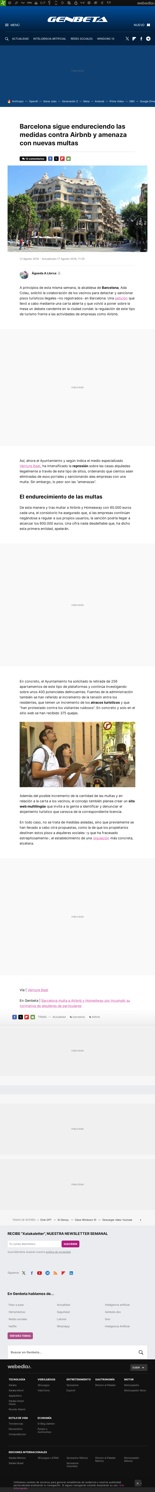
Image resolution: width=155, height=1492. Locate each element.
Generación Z (70, 101)
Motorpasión (131, 1385)
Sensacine (73, 1385)
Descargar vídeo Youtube (117, 1219)
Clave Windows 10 (86, 1219)
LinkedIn (71, 1272)
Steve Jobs (50, 101)
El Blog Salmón (46, 1423)
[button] (46, 273)
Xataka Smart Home (16, 1402)
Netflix (13, 1326)
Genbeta (77, 19)
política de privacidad (58, 1251)
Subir (136, 1367)
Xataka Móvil (16, 1390)
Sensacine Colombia (73, 1465)
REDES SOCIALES (82, 38)
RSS (55, 1272)
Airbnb (96, 1016)
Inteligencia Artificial (117, 1326)
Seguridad (63, 1311)
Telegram (148, 38)
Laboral (61, 1319)
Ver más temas (20, 1335)
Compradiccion (17, 1434)
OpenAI (33, 101)
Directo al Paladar (105, 1385)
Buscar (141, 1352)
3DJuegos (44, 1385)
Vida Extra (44, 1390)
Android (99, 101)
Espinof (71, 1390)
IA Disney (63, 1219)
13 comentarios (35, 158)
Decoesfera (15, 1428)
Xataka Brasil (16, 1463)
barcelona (79, 1016)
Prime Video (117, 101)
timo (107, 1319)
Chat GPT (46, 1219)
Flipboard (134, 38)
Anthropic (18, 101)
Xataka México (17, 1457)
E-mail (68, 158)
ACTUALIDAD (20, 38)
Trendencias (16, 1423)
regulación (101, 838)
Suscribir (70, 1243)
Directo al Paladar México (105, 1459)
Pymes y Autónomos (44, 1430)
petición (121, 298)
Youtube (39, 1272)
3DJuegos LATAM (48, 1457)
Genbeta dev (113, 1311)
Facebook (141, 38)
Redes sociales (18, 1319)
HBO (132, 101)
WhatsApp (63, 1326)
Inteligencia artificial (117, 1304)
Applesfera (15, 1395)
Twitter (127, 38)
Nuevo (139, 25)
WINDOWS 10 (105, 38)
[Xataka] (3, 3)
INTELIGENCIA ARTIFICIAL (49, 38)
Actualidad (59, 1016)
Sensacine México (77, 1457)
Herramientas (17, 1311)
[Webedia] (19, 1366)
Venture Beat (30, 466)
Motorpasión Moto (135, 1390)
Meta (86, 101)
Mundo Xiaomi (17, 1409)
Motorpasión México (131, 1459)
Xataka (12, 1385)
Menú (15, 25)
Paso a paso (16, 1304)
